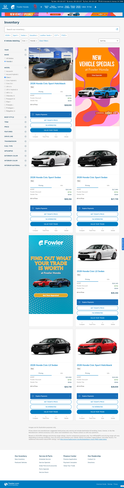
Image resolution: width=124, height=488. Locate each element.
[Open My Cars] (95, 6)
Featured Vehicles (21, 462)
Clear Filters (43, 41)
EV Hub (89, 7)
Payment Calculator (70, 462)
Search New (46, 6)
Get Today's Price (51, 120)
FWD (64, 35)
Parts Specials (44, 469)
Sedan (24, 35)
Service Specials (44, 462)
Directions (91, 462)
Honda (32, 41)
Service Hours (43, 472)
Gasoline (33, 35)
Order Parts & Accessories (48, 466)
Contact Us (91, 459)
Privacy (116, 484)
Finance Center (73, 6)
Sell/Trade (60, 7)
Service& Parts (78, 6)
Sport (15, 35)
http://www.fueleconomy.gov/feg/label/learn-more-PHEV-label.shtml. (83, 439)
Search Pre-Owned (53, 6)
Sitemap (109, 484)
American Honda (101, 484)
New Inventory (20, 459)
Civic (24, 41)
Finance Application (70, 459)
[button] (51, 87)
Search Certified (67, 6)
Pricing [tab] (41, 92)
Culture (84, 7)
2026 (7, 35)
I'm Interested (50, 125)
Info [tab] (61, 92)
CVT (56, 35)
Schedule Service (45, 459)
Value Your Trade (51, 130)
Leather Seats (46, 35)
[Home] (5, 7)
